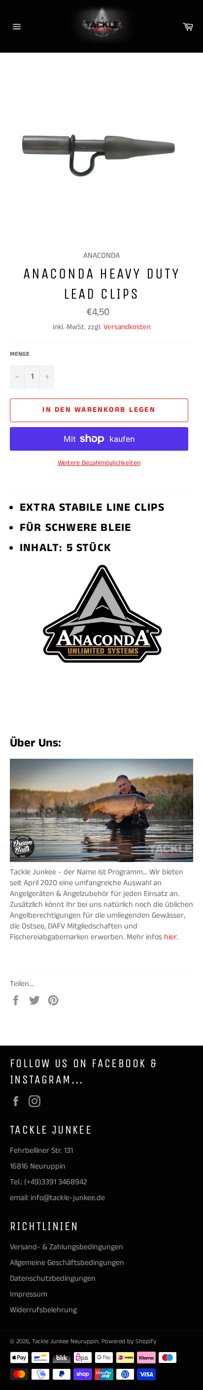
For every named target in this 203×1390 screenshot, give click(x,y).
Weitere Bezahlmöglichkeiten (99, 463)
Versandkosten (127, 327)
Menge (20, 354)
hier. (172, 937)
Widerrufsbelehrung (43, 1310)
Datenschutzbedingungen (53, 1278)
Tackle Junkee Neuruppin (65, 1341)
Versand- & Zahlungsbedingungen (66, 1247)
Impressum (28, 1294)
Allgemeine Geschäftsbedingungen (67, 1262)
